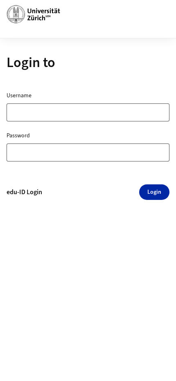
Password (18, 136)
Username (19, 96)
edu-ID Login (24, 192)
